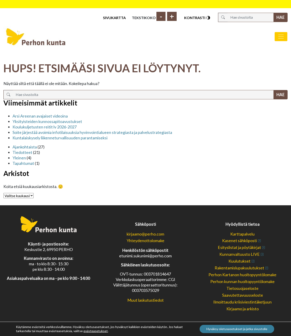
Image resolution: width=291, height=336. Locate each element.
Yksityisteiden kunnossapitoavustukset (47, 121)
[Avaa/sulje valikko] (281, 36)
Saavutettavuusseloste (242, 295)
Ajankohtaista (25, 146)
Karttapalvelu (242, 233)
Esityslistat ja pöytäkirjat (239, 247)
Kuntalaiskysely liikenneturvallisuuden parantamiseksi (60, 137)
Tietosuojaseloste (242, 288)
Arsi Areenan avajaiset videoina (40, 115)
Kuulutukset (239, 260)
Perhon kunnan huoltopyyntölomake (242, 281)
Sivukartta (114, 17)
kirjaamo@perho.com (145, 233)
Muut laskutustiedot (145, 300)
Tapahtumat (23, 163)
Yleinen (19, 157)
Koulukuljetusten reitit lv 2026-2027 (45, 126)
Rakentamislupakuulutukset (239, 267)
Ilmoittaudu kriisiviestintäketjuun (242, 301)
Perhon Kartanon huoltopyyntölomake (242, 274)
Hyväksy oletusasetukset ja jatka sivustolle (236, 329)
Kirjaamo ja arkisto (242, 308)
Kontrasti (195, 17)
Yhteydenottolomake (145, 240)
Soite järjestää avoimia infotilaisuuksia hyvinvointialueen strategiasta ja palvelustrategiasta (92, 132)
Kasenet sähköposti (239, 240)
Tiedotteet (22, 152)
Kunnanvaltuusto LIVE (239, 254)
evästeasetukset (95, 331)
